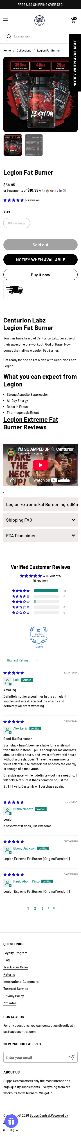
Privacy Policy (13, 996)
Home (7, 50)
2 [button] (35, 908)
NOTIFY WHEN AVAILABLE (40, 259)
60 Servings (16, 223)
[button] (73, 20)
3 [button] (42, 908)
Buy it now (40, 274)
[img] (13, 673)
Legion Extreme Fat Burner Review (30, 423)
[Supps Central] (39, 20)
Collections (24, 50)
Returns (9, 974)
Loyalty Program (15, 953)
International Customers (20, 981)
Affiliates (9, 1003)
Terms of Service (15, 988)
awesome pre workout (27, 344)
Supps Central (40, 1115)
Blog (6, 960)
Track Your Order (15, 967)
